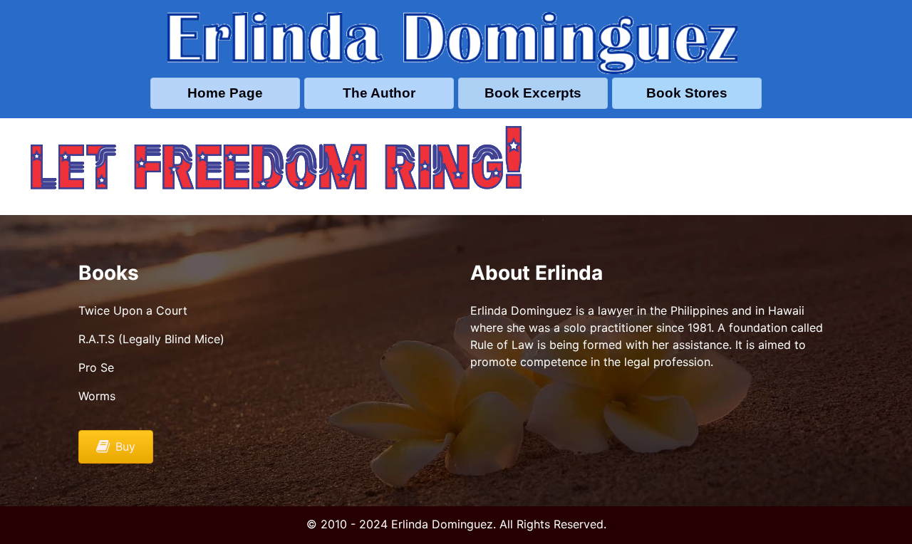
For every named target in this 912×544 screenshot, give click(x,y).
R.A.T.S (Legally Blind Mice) (151, 339)
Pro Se (96, 367)
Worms (96, 396)
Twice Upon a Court (132, 310)
